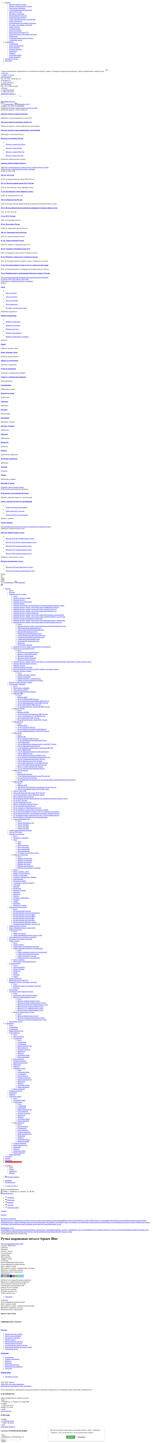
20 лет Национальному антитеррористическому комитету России (25, 273)
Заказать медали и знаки (17, 4)
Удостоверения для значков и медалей (22, 23)
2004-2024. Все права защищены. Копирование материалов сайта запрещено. (16, 1385)
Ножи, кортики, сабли (9, 352)
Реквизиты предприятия (13, 1367)
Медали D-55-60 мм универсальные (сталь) (21, 542)
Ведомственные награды (18, 16)
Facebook (10, 1197)
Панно (3, 344)
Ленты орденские (15, 31)
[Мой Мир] (8, 1276)
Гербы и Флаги (10, 1340)
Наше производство (16, 46)
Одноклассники (13, 1207)
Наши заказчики (15, 57)
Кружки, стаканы (7, 426)
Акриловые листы (15, 40)
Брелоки (4, 410)
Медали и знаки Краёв (14, 148)
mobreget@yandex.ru (8, 94)
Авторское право (15, 55)
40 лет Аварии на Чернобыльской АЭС (15, 249)
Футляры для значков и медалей (20, 25)
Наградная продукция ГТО (18, 32)
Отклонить (81, 1437)
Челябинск (13, 1171)
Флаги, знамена (6, 522)
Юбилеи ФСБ (22, 725)
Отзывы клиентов (15, 49)
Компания (5, 1353)
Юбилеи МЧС (22, 785)
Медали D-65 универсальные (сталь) (19, 546)
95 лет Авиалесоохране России (12, 240)
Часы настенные (11, 297)
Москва (12, 1173)
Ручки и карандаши (8, 369)
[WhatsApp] (16, 1276)
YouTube (10, 1205)
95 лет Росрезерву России (10, 224)
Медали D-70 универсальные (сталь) (19, 550)
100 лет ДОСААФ (15, 12)
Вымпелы (4, 442)
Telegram (10, 1202)
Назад (11, 590)
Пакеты (4, 450)
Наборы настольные (13, 325)
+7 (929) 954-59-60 (7, 90)
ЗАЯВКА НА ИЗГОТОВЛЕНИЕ (12, 106)
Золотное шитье (15, 29)
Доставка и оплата (11, 1377)
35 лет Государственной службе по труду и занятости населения (24, 265)
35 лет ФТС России (8, 216)
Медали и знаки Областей (15, 152)
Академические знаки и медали (16, 1345)
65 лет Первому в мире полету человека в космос (19, 257)
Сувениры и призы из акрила (111, 1230)
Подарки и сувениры (16, 14)
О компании (13, 44)
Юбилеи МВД (22, 697)
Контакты (8, 1363)
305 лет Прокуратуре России (11, 200)
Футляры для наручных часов (16, 308)
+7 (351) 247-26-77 (7, 82)
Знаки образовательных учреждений (22, 19)
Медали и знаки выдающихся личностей (16, 122)
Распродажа (13, 36)
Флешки (4, 467)
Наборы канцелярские (14, 333)
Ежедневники (6, 385)
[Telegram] (22, 1276)
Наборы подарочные (8, 316)
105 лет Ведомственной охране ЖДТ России (17, 183)
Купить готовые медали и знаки (20, 6)
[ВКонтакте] (2, 1276)
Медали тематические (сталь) (12, 561)
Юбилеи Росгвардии (24, 774)
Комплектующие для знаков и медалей (23, 34)
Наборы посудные (12, 329)
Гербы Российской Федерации (16, 507)
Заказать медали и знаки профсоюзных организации (20, 130)
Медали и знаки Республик (15, 144)
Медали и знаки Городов (14, 155)
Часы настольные (12, 300)
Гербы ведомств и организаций (17, 515)
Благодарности (14, 47)
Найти (3, 1441)
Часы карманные (12, 304)
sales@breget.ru (6, 77)
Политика (8, 1368)
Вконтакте (11, 1200)
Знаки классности (15, 21)
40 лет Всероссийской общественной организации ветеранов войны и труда (29, 208)
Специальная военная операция (20, 10)
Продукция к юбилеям (17, 8)
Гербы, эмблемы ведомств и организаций (16, 501)
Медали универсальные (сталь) (12, 532)
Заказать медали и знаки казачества (14, 114)
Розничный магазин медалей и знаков (18, 1347)
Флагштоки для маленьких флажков (15, 493)
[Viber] (13, 1276)
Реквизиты (13, 51)
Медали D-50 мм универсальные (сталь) (20, 538)
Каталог (12, 592)
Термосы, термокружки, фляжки (13, 377)
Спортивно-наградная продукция (21, 38)
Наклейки (55, 1232)
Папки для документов (9, 360)
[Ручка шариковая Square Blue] (12, 1244)
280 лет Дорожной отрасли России (13, 232)
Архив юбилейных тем (25, 823)
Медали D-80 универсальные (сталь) (19, 553)
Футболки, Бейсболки (9, 459)
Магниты (4, 434)
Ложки (3, 475)
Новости (12, 53)
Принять (71, 1437)
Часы (3, 287)
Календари (5, 418)
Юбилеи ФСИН (23, 712)
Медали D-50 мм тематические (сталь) (19, 567)
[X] (11, 1276)
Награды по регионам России (12, 138)
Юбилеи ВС (21, 737)
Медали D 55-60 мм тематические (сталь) (20, 571)
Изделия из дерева (7, 483)
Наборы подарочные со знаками (17, 337)
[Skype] (19, 1276)
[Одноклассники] (5, 1276)
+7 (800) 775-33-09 (7, 75)
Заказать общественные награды (13, 163)
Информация (6, 1372)
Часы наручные (11, 293)
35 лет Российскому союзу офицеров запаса (17, 191)
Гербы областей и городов (15, 511)
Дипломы (4, 401)
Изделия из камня (7, 393)
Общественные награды (17, 17)
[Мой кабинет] (2, 585)
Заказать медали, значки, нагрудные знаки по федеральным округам (41, 626)
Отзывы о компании (12, 1359)
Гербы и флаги (14, 27)
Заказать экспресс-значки (26, 675)
